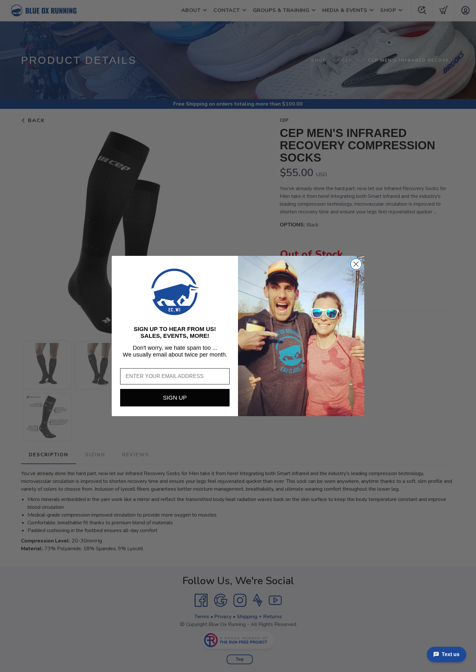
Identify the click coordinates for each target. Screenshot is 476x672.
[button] (175, 292)
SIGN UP (175, 397)
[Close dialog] (356, 264)
